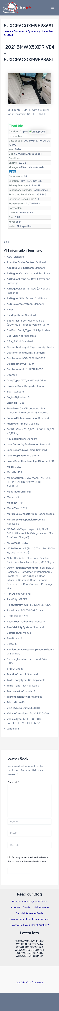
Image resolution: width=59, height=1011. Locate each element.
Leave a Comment (14, 31)
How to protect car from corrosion (29, 919)
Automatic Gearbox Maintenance (29, 907)
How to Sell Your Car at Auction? (29, 924)
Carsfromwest (34, 982)
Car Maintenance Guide (29, 913)
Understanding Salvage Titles (29, 901)
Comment (13, 782)
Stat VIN (21, 982)
